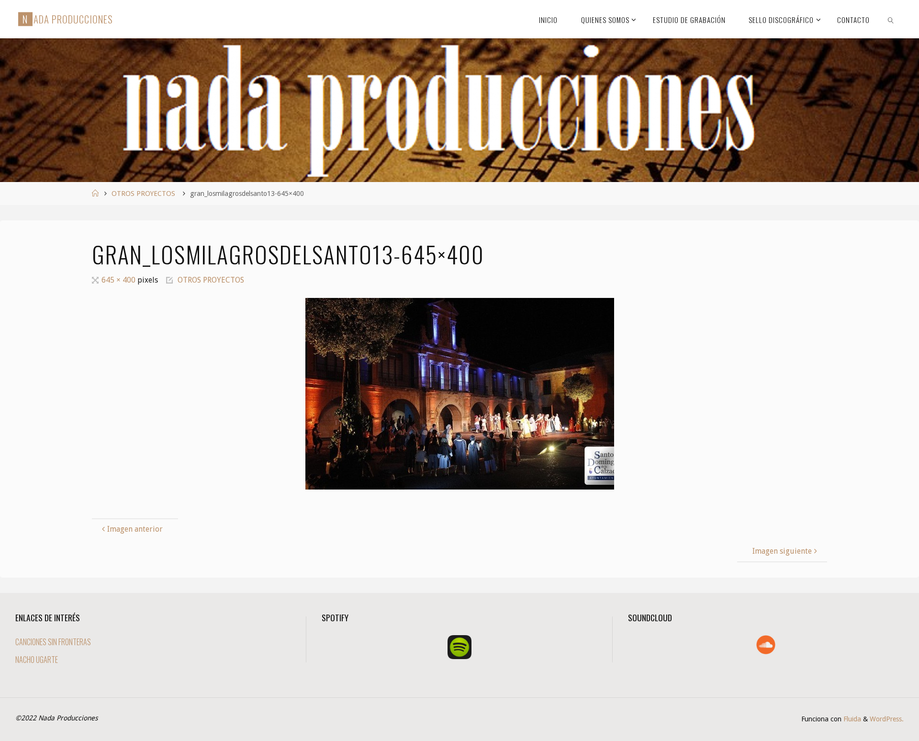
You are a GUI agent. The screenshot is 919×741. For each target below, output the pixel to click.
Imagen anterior (135, 529)
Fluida (851, 719)
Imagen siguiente (782, 551)
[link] (890, 19)
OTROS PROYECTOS (143, 193)
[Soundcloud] (766, 644)
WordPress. (887, 719)
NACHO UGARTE (36, 659)
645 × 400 (119, 280)
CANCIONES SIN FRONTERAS (53, 642)
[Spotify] (459, 647)
